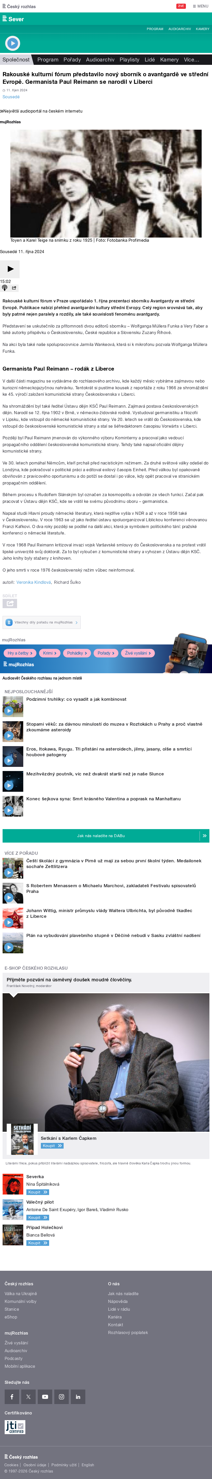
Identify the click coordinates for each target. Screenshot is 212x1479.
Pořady (72, 60)
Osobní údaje (35, 1465)
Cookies (11, 1465)
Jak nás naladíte (123, 1293)
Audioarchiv (180, 29)
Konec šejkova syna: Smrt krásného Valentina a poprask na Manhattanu (103, 798)
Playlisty (129, 60)
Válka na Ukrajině (21, 1293)
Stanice (12, 1309)
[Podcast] (4, 288)
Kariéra (115, 1317)
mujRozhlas (14, 639)
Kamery (202, 29)
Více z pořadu (21, 853)
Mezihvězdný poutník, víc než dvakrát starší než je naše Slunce (95, 773)
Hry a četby (18, 653)
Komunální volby (20, 1301)
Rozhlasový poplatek (128, 1332)
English (88, 1465)
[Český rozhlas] (19, 6)
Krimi (47, 653)
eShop (11, 1317)
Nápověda (118, 1301)
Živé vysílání (136, 653)
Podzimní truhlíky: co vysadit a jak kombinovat (76, 699)
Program (155, 29)
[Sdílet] (14, 288)
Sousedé (11, 96)
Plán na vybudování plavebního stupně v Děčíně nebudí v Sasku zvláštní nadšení (113, 935)
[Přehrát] (10, 269)
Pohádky (75, 653)
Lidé (150, 60)
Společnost (16, 60)
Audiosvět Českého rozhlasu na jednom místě (42, 678)
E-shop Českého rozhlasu (36, 968)
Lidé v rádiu (119, 1309)
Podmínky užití (64, 1465)
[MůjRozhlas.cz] (10, 122)
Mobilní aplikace (20, 1366)
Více (192, 60)
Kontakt (115, 1324)
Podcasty (14, 1358)
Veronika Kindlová (34, 582)
